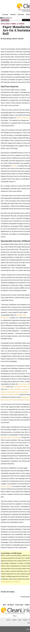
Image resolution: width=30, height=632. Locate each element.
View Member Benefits (19, 613)
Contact (20, 620)
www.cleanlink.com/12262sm (10, 581)
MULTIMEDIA (11, 604)
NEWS (4, 604)
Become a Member (9, 613)
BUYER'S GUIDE (19, 604)
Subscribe (25, 620)
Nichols (14, 166)
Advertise (14, 620)
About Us (9, 620)
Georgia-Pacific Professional (10, 437)
